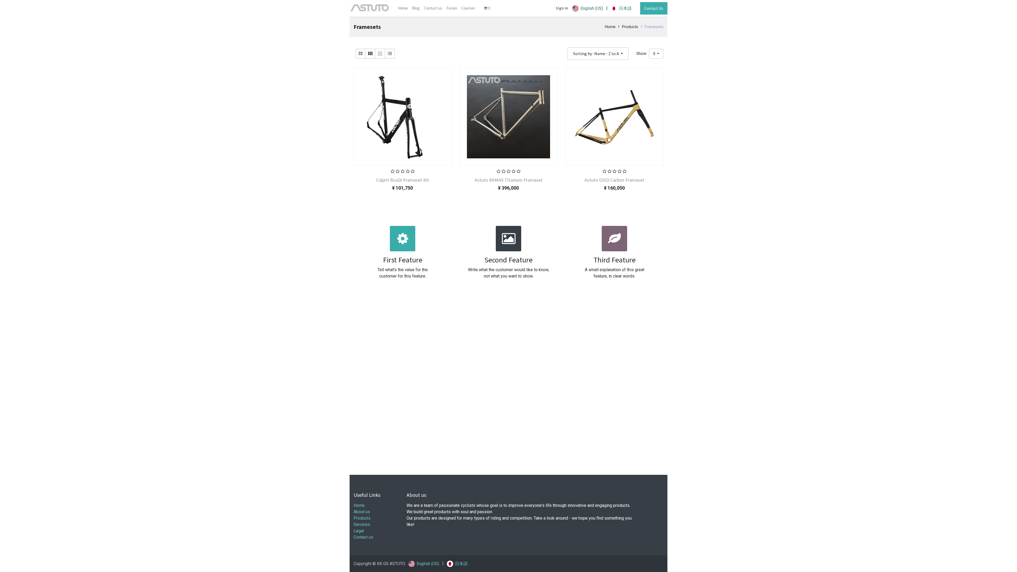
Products (630, 26)
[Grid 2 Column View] (360, 54)
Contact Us (653, 8)
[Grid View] (370, 54)
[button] (598, 53)
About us (362, 511)
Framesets (654, 26)
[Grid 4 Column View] (380, 54)
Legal (359, 530)
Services (362, 524)
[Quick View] (370, 179)
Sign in (562, 8)
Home (610, 26)
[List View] (390, 54)
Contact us (363, 537)
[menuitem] (403, 8)
